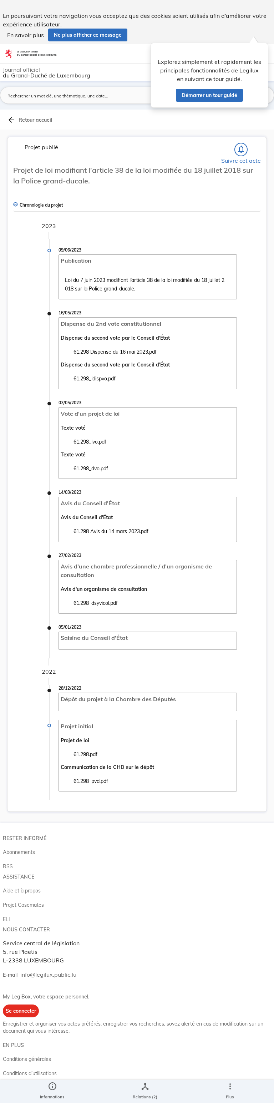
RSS (8, 866)
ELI (6, 919)
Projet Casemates (23, 905)
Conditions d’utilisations (30, 1073)
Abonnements (19, 852)
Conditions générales (27, 1059)
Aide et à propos (22, 890)
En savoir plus (25, 35)
